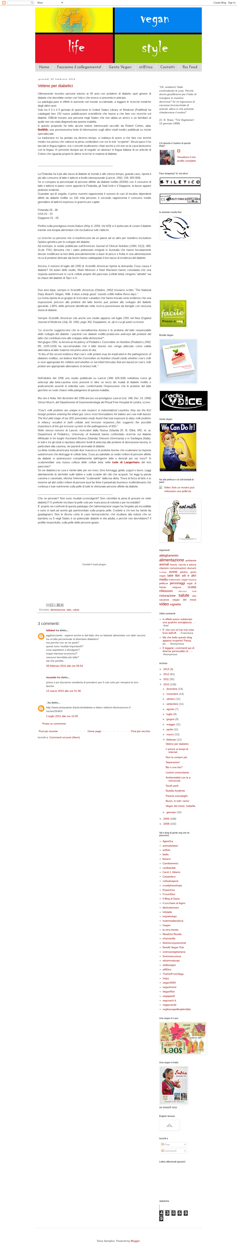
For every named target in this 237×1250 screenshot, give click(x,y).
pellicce (163, 583)
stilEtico (146, 67)
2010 (166, 684)
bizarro (167, 858)
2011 (166, 679)
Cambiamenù (170, 863)
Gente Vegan (120, 67)
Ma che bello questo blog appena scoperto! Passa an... (177, 640)
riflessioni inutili (187, 591)
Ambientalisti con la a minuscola (178, 779)
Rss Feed (190, 67)
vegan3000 (169, 982)
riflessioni (166, 591)
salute (76, 610)
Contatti (167, 67)
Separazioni (173, 762)
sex (194, 595)
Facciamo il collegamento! (79, 67)
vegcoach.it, (170, 1000)
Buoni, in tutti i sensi (177, 800)
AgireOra (168, 841)
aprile (170, 729)
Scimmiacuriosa (172, 956)
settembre (172, 703)
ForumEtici (169, 894)
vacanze (164, 599)
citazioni (164, 568)
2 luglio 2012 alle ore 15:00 (62, 716)
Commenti (170, 1150)
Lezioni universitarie (177, 772)
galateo (184, 572)
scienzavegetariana (174, 951)
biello (166, 854)
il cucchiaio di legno (174, 903)
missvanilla (169, 938)
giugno (170, 719)
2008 (166, 823)
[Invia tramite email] (48, 605)
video (164, 604)
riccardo (51, 677)
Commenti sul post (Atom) (64, 737)
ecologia (163, 572)
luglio (169, 714)
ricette (192, 587)
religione (176, 587)
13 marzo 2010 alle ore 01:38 (63, 690)
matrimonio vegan (178, 579)
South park (172, 785)
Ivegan (167, 925)
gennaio (171, 812)
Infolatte (167, 912)
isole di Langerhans (126, 462)
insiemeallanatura (173, 920)
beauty (173, 564)
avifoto (166, 849)
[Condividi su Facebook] (58, 605)
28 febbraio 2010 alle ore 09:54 (64, 665)
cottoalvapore (170, 880)
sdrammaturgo (171, 960)
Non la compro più (176, 757)
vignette (175, 604)
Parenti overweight (177, 795)
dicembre (172, 688)
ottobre (171, 698)
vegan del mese (184, 599)
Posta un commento (54, 723)
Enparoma (169, 889)
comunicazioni (178, 568)
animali (164, 564)
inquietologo (170, 916)
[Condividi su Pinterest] (62, 605)
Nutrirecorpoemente (174, 942)
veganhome (169, 987)
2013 (166, 669)
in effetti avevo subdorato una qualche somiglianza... (178, 621)
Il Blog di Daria (171, 898)
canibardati (169, 867)
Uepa (166, 978)
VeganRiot (169, 991)
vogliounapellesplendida (177, 1009)
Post (167, 1144)
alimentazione (57, 610)
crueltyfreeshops (172, 885)
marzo (170, 734)
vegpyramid (169, 1004)
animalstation (170, 845)
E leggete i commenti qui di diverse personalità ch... (178, 649)
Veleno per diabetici (55, 85)
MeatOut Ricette (172, 934)
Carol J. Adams (171, 872)
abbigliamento (168, 555)
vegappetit (169, 995)
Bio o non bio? (174, 767)
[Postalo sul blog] (51, 605)
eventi (173, 572)
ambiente (190, 560)
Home (44, 67)
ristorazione (167, 595)
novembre (172, 693)
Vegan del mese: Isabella (180, 805)
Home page (94, 731)
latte (69, 610)
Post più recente (48, 731)
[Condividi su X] (55, 605)
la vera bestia (170, 929)
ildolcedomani (171, 907)
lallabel (50, 630)
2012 (166, 674)
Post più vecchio (140, 731)
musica (192, 579)
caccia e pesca (187, 564)
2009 (166, 818)
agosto (170, 709)
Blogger (135, 1240)
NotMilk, (43, 129)
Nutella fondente (175, 790)
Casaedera (169, 876)
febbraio (171, 739)
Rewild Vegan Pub (173, 947)
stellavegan (169, 964)
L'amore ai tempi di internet (177, 751)
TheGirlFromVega (173, 973)
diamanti (191, 568)
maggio (171, 724)
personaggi (177, 583)
